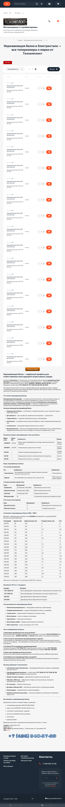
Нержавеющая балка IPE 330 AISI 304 (15, 246)
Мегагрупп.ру (58, 798)
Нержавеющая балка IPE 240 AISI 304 (15, 198)
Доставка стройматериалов (27, 757)
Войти (49, 4)
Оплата (5, 13)
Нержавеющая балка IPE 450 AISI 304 (15, 294)
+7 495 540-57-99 (49, 764)
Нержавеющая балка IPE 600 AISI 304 (15, 341)
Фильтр (52, 69)
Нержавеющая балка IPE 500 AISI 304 (15, 309)
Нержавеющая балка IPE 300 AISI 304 (15, 230)
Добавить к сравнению (55, 88)
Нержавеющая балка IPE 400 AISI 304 (15, 278)
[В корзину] (49, 88)
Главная (20, 40)
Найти (37, 4)
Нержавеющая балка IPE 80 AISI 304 (15, 357)
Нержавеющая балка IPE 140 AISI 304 (15, 118)
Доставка (17, 13)
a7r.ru (8, 730)
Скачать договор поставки (9, 761)
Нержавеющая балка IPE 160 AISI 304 (15, 134)
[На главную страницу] (23, 21)
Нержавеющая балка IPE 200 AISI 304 (15, 166)
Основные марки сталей (9, 757)
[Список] (32, 69)
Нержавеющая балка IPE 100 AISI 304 (15, 86)
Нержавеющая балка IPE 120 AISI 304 (15, 102)
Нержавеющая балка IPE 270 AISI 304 (15, 214)
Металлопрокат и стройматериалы (20, 27)
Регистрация (8, 766)
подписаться (57, 778)
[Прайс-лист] (35, 69)
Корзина (58, 4)
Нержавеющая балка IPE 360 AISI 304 (15, 262)
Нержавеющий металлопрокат (33, 40)
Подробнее (53, 786)
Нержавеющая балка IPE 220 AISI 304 (15, 182)
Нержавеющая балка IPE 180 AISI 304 (15, 150)
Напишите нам (58, 21)
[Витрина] (29, 69)
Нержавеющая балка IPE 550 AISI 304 (15, 325)
